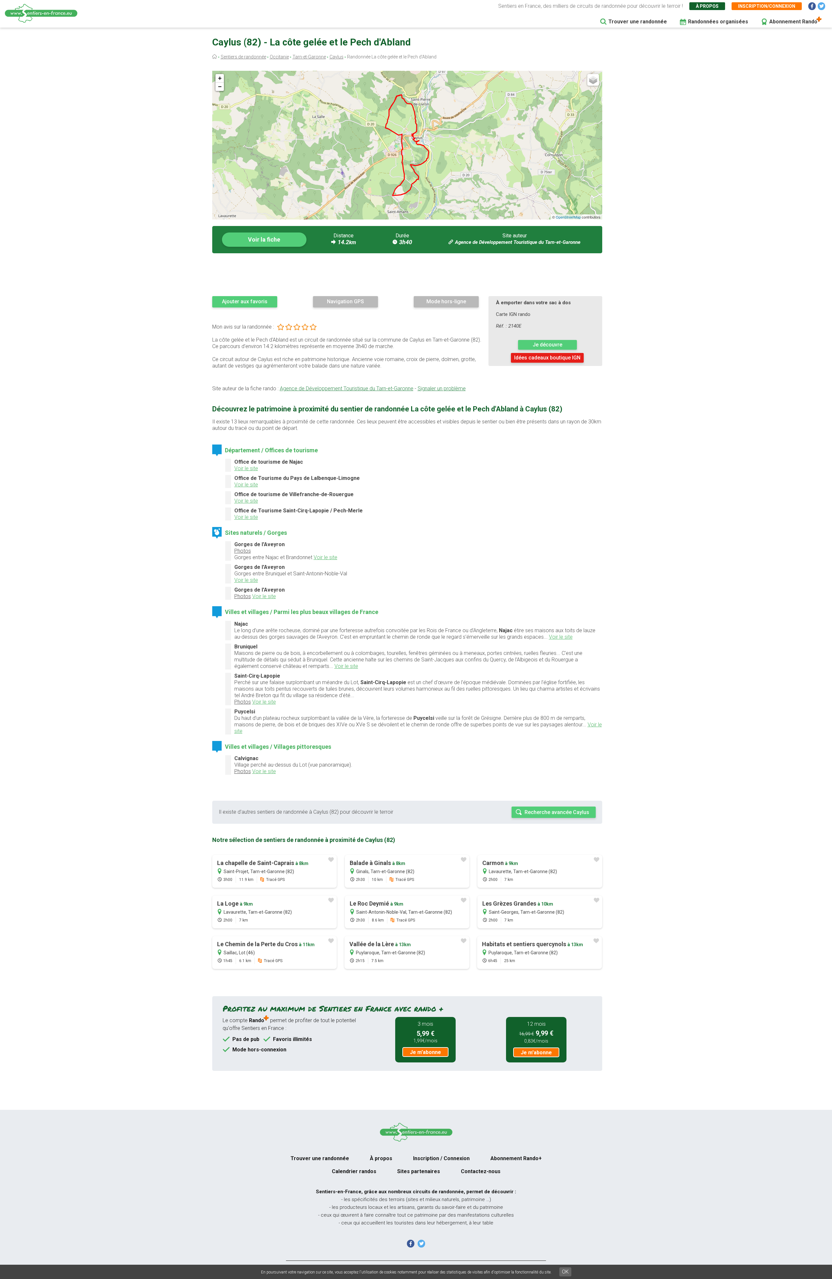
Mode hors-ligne (446, 301)
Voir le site (246, 468)
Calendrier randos (354, 1171)
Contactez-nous (480, 1171)
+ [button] (220, 78)
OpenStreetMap (568, 216)
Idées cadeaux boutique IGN (547, 358)
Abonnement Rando (793, 22)
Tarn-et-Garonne (309, 56)
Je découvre (547, 345)
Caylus (337, 56)
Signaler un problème (442, 388)
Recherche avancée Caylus (557, 812)
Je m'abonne (425, 1052)
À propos (707, 6)
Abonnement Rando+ (516, 1158)
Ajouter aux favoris (244, 301)
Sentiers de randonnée (243, 56)
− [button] (220, 86)
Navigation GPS (345, 301)
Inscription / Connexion (441, 1158)
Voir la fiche (264, 239)
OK (565, 1272)
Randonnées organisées (718, 22)
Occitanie (279, 56)
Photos (242, 551)
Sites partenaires (418, 1171)
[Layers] (593, 80)
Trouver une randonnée (637, 22)
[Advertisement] (407, 274)
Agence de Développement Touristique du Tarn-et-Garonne (517, 242)
